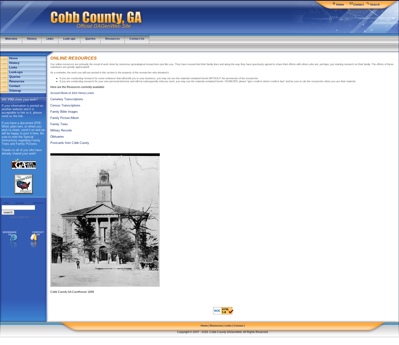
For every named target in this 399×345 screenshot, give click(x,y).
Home (340, 4)
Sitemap (15, 90)
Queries (14, 77)
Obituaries (57, 136)
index (6, 203)
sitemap (19, 203)
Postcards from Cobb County (69, 143)
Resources (16, 81)
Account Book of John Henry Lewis (72, 93)
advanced (38, 203)
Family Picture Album (64, 118)
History (14, 63)
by (31, 217)
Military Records (61, 130)
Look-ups (16, 72)
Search (375, 4)
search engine (17, 217)
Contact (358, 4)
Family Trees (59, 124)
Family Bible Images (64, 111)
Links (13, 67)
